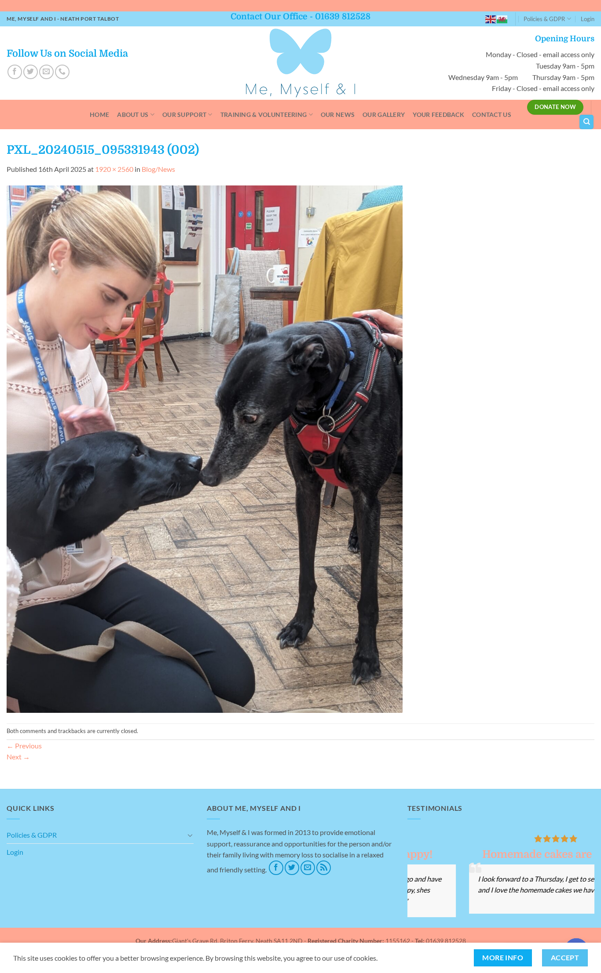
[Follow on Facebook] (14, 72)
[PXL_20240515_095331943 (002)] (205, 448)
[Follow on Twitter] (30, 72)
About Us (132, 114)
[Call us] (62, 72)
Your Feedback (438, 114)
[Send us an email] (46, 72)
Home (99, 114)
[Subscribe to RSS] (323, 867)
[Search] (586, 122)
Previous (24, 745)
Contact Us (491, 114)
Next (18, 756)
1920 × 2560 (114, 169)
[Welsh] (502, 18)
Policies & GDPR (544, 18)
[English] (491, 18)
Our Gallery (384, 114)
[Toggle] (190, 835)
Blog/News (158, 169)
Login (587, 18)
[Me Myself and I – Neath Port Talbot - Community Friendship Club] (300, 63)
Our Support (184, 114)
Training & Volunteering (263, 114)
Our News (338, 114)
